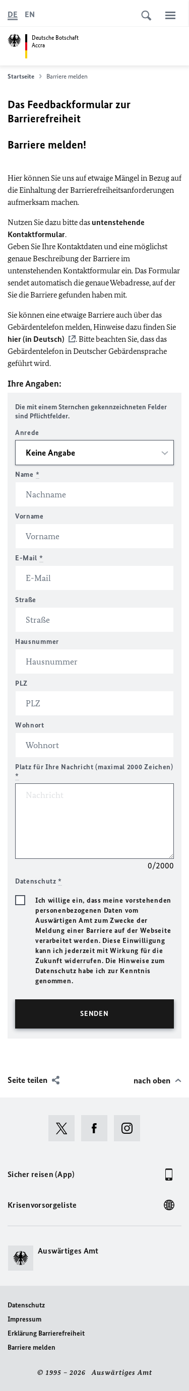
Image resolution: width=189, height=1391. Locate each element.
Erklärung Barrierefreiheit (46, 1333)
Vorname (29, 516)
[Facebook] (97, 1128)
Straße (25, 600)
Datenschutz (26, 1305)
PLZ (21, 683)
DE (13, 14)
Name (27, 474)
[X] (64, 1128)
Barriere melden (31, 1347)
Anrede (27, 432)
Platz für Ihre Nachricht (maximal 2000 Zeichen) (94, 771)
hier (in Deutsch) (36, 339)
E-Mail (29, 558)
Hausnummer (37, 641)
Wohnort (29, 725)
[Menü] (170, 15)
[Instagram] (130, 1128)
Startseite (21, 76)
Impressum (24, 1319)
